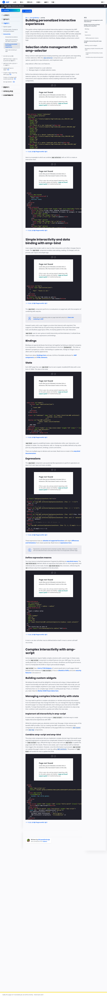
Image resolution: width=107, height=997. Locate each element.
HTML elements (42, 357)
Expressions (88, 35)
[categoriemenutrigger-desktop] (27, 11)
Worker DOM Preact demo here (48, 691)
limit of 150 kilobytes (45, 668)
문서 (21, 2)
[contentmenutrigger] (94, 18)
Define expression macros (92, 38)
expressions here (65, 543)
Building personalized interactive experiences (11, 45)
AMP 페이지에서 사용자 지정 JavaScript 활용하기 (10, 59)
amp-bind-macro (72, 561)
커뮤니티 (29, 2)
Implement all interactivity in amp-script (94, 53)
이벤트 (38, 2)
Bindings (87, 29)
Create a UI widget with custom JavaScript (10, 78)
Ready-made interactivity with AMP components (11, 40)
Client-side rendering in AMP (11, 50)
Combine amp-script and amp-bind (94, 57)
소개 (14, 2)
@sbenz (45, 841)
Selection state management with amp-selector (93, 21)
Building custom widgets (91, 45)
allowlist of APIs (63, 670)
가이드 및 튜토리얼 (34, 18)
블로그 (46, 2)
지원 (52, 2)
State (86, 32)
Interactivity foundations (11, 37)
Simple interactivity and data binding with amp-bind (92, 25)
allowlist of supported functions (53, 541)
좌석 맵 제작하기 (8, 82)
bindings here (41, 355)
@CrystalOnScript (44, 839)
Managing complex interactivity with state (94, 49)
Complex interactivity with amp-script (93, 41)
